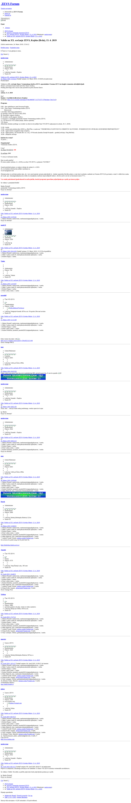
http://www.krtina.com (7, 739)
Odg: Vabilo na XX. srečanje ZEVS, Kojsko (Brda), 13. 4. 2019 (20, 213)
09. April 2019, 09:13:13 (8, 767)
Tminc (3, 261)
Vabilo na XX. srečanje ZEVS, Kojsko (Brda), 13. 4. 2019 (18, 77)
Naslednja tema (14, 47)
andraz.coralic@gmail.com (25, 538)
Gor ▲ (30, 795)
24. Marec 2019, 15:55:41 (8, 217)
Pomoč (14, 795)
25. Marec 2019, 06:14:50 (8, 251)
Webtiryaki (8, 795)
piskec (3, 689)
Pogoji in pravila (22, 795)
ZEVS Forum (10, 3)
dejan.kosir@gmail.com (23, 588)
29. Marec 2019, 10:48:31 (8, 526)
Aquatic (3, 550)
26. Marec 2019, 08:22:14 (8, 441)
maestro (3, 639)
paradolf (3, 295)
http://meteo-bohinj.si (7, 684)
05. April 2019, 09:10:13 (8, 717)
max (2, 347)
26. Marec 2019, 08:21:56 (8, 407)
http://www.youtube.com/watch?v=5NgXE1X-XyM (17, 340)
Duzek (3, 502)
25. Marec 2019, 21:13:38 (8, 320)
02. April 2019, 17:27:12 (8, 617)
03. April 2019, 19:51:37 (8, 663)
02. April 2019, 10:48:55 (8, 574)
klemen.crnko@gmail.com (27, 681)
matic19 (3, 225)
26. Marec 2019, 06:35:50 (8, 371)
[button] (6, 8)
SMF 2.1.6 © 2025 (10, 797)
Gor (2, 780)
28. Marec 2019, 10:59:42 (8, 480)
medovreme (47, 34)
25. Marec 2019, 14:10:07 (8, 284)
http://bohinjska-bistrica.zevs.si (10, 545)
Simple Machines (22, 797)
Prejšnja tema (5, 47)
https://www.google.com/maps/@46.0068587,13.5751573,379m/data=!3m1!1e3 (31, 99)
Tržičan (3, 594)
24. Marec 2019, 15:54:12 (8, 79)
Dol (2, 54)
